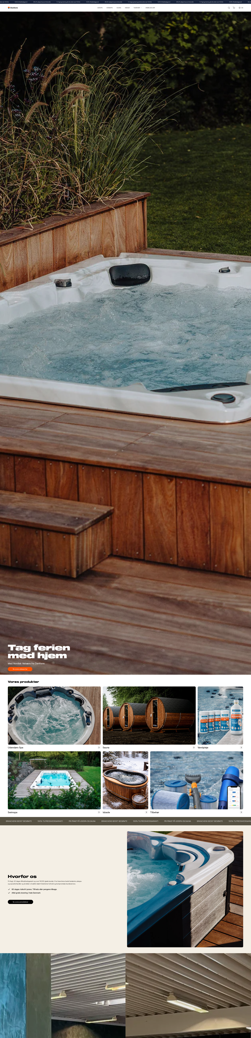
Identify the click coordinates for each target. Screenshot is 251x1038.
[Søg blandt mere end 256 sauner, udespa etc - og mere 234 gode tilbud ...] (229, 8)
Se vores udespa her (20, 669)
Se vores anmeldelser (20, 902)
